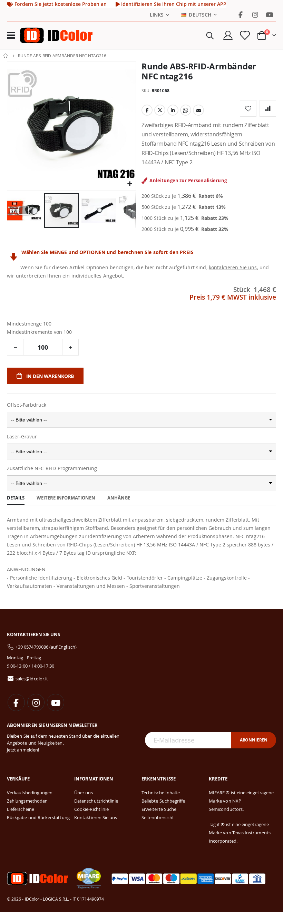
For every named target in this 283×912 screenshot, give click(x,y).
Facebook (147, 110)
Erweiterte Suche (159, 809)
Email (198, 110)
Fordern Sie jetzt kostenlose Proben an (60, 4)
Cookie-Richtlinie (91, 809)
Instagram (36, 702)
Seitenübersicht (158, 817)
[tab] (16, 498)
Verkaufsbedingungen (29, 792)
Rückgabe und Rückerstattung (38, 817)
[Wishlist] (244, 35)
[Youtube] (269, 15)
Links (157, 15)
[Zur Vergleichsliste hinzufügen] (268, 108)
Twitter (159, 110)
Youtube (55, 702)
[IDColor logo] (56, 35)
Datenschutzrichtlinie (96, 801)
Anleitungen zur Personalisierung (187, 180)
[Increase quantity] (70, 347)
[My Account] (228, 35)
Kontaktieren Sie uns (95, 817)
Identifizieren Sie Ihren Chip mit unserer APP (173, 4)
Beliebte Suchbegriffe (163, 801)
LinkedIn (172, 110)
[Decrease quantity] (15, 347)
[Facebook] (240, 15)
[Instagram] (255, 15)
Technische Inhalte (161, 792)
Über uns (83, 792)
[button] (130, 184)
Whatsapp (185, 110)
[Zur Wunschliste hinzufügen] (248, 108)
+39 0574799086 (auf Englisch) (46, 647)
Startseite (5, 55)
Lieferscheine (20, 809)
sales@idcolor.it (32, 679)
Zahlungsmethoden (27, 801)
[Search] (210, 35)
